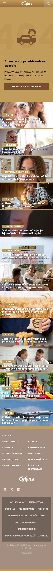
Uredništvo (36, 502)
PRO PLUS (10, 508)
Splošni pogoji (26, 529)
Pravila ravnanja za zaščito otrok (26, 535)
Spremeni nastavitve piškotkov (26, 515)
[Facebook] (4, 489)
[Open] (4, 3)
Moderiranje (26, 508)
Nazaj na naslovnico (26, 86)
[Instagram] (18, 489)
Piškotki (43, 508)
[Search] (48, 3)
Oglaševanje (18, 502)
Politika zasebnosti (26, 522)
